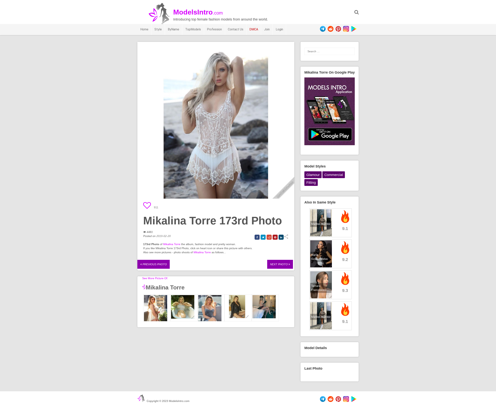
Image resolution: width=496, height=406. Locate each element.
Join (267, 29)
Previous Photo (154, 264)
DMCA (253, 29)
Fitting (311, 183)
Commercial (333, 175)
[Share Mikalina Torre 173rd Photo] (286, 237)
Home (144, 29)
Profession (214, 29)
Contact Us (235, 29)
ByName (173, 29)
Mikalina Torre (171, 244)
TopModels (193, 29)
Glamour (313, 175)
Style (158, 29)
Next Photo (279, 264)
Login (279, 29)
